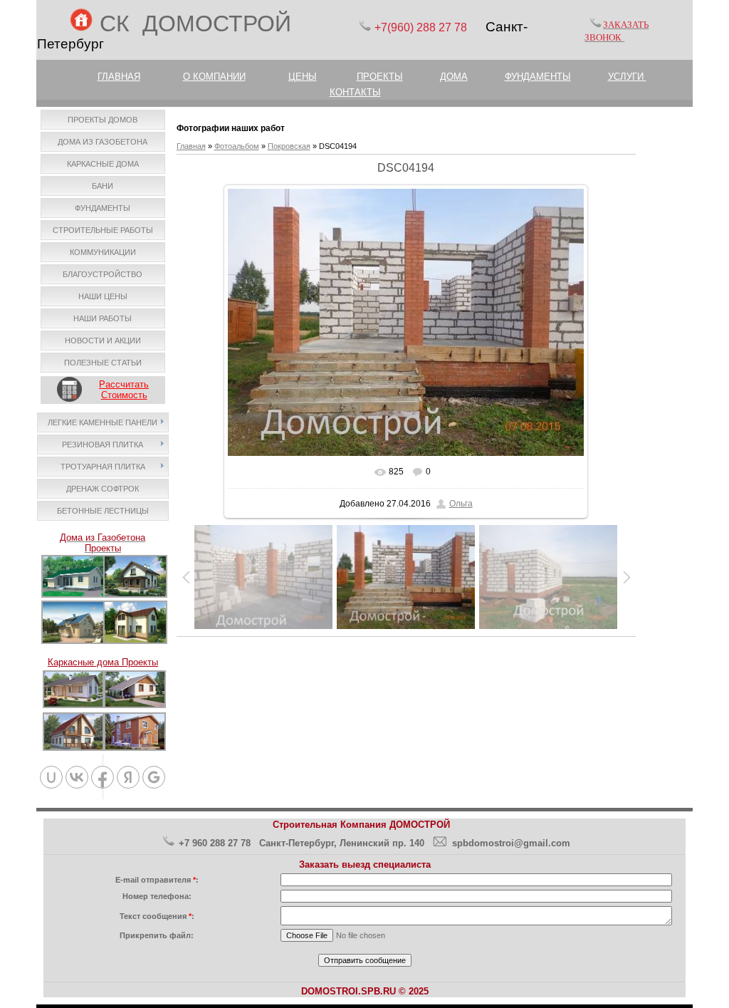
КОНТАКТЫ (355, 92)
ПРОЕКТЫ (380, 76)
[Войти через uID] (51, 777)
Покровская (289, 146)
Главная (191, 146)
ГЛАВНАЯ (119, 76)
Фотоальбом (236, 146)
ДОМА (454, 76)
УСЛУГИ (627, 76)
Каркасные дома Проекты (103, 662)
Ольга (461, 504)
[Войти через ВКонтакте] (76, 777)
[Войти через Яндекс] (128, 777)
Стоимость (124, 395)
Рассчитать (124, 384)
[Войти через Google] (153, 777)
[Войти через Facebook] (102, 777)
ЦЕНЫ (302, 76)
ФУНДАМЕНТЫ (538, 76)
